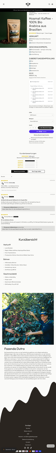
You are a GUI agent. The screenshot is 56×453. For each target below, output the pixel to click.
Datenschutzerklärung (28, 439)
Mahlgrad (31, 118)
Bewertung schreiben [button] (19, 171)
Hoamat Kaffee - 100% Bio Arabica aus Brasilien (39, 14)
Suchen (28, 428)
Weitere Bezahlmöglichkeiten (41, 135)
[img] (4, 180)
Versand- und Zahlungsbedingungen (28, 436)
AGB (28, 434)
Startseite (32, 12)
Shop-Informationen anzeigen (36, 142)
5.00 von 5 (31, 156)
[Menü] (3, 4)
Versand (31, 77)
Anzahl (30, 125)
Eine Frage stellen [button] (36, 171)
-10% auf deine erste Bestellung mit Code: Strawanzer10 (27, 10)
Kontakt (28, 442)
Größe (30, 112)
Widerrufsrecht (28, 431)
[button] (49, 4)
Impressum (28, 445)
